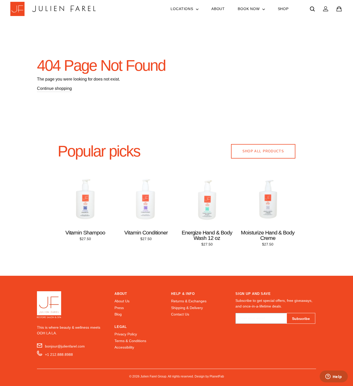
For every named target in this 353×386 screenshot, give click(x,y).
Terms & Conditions (130, 341)
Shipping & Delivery (187, 308)
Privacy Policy (125, 334)
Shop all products (263, 151)
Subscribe (301, 319)
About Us (121, 301)
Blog (118, 314)
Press (119, 308)
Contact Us (180, 314)
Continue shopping (54, 88)
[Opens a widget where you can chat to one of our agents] (333, 377)
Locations (182, 9)
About (218, 9)
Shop (283, 9)
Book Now (249, 9)
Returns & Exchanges (188, 301)
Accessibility (124, 347)
